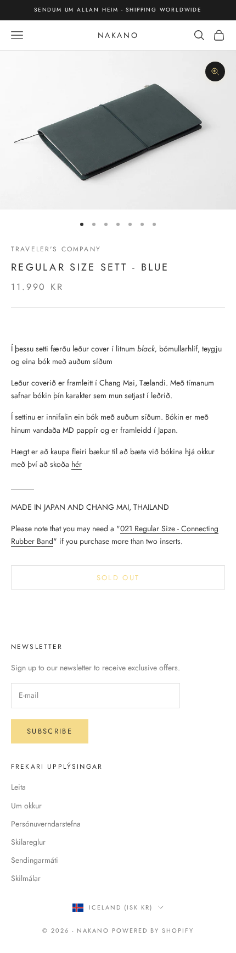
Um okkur (26, 805)
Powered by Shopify (153, 930)
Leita (18, 786)
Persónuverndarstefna (46, 823)
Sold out (118, 577)
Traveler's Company (56, 249)
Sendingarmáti (34, 860)
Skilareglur (28, 841)
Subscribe (49, 731)
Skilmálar (26, 878)
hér (76, 464)
